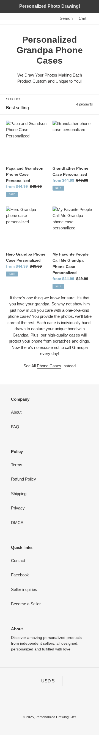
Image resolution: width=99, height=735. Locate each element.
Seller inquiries (24, 589)
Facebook (20, 575)
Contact (18, 560)
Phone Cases (49, 366)
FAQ (15, 426)
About (16, 412)
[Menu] (92, 18)
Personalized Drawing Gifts (55, 717)
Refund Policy (23, 479)
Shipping (18, 493)
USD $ (47, 681)
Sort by (13, 99)
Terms (16, 464)
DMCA (17, 522)
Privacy (18, 508)
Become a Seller (26, 603)
